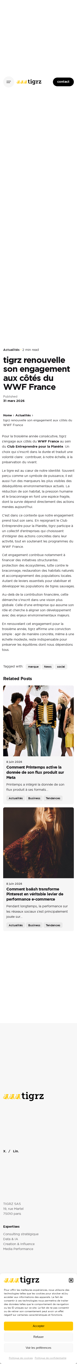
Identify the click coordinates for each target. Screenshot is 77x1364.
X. (5, 1151)
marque (33, 666)
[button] (71, 1280)
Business (34, 798)
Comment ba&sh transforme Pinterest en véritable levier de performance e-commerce (34, 894)
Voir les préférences (38, 1347)
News (48, 666)
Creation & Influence (19, 1244)
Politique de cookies (21, 1357)
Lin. (16, 1151)
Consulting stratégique (20, 1234)
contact (63, 82)
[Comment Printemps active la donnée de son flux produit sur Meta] (38, 720)
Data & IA (10, 1239)
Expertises (11, 1226)
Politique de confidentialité (50, 1357)
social (61, 666)
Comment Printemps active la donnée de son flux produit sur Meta (35, 772)
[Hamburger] (8, 81)
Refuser (38, 1336)
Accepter (38, 1326)
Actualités (11, 350)
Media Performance (18, 1249)
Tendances (53, 798)
